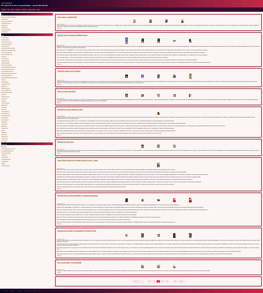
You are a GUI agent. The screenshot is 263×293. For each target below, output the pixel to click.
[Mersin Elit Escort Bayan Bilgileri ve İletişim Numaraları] (126, 200)
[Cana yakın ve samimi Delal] (134, 21)
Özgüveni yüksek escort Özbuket (68, 71)
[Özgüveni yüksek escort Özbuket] (126, 76)
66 (175, 281)
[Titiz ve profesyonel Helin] (126, 95)
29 (162, 281)
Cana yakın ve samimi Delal (67, 17)
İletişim (12, 9)
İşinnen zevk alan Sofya (65, 142)
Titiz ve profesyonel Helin (66, 91)
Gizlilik (38, 9)
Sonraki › (181, 281)
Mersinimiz (7, 3)
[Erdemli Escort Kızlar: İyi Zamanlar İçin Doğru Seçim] (126, 235)
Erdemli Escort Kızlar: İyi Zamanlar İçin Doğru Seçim (76, 231)
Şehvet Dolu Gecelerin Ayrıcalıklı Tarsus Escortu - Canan (77, 160)
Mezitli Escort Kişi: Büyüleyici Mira (70, 109)
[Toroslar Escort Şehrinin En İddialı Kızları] (126, 40)
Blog (9, 9)
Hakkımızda (17, 9)
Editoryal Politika (31, 9)
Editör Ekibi (24, 9)
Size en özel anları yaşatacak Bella (69, 262)
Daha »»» (59, 28)
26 (149, 281)
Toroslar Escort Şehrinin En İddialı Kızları (72, 35)
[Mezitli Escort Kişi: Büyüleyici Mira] (158, 113)
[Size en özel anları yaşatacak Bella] (142, 266)
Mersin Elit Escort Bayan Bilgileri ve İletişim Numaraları (77, 195)
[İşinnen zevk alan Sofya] (142, 146)
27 (154, 281)
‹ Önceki (135, 281)
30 (167, 281)
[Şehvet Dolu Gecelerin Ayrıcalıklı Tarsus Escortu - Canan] (158, 165)
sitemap (39, 290)
